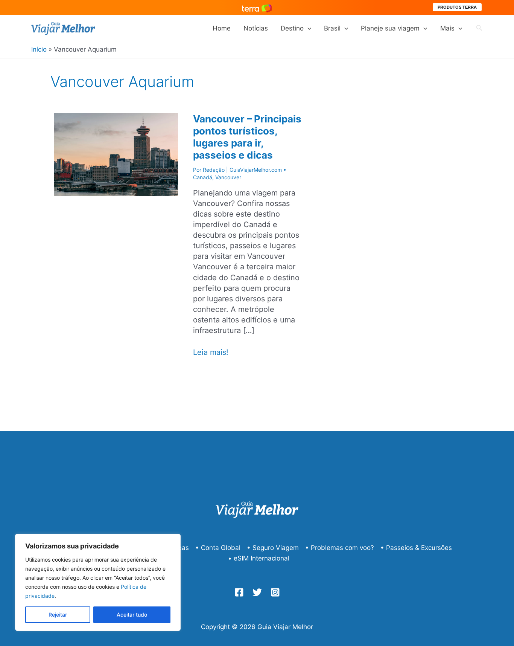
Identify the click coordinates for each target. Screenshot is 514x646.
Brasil (332, 28)
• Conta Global (217, 547)
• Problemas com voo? (339, 547)
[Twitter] (257, 592)
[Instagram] (275, 592)
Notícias (255, 28)
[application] (307, 28)
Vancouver (228, 177)
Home (222, 28)
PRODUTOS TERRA (457, 7)
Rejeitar (58, 614)
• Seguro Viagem (273, 547)
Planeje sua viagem (390, 28)
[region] (98, 582)
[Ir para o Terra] (257, 7)
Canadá (202, 177)
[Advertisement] (415, 213)
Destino (292, 28)
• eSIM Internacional (258, 558)
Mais (447, 28)
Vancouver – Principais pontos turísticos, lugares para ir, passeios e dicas (247, 137)
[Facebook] (239, 592)
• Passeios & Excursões (416, 547)
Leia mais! (210, 352)
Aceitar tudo (132, 614)
